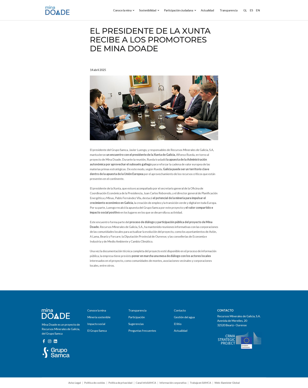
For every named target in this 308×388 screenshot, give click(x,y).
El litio (177, 324)
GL (245, 10)
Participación (136, 317)
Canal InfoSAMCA (146, 382)
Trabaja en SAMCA (200, 382)
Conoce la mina (122, 10)
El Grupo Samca (97, 330)
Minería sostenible (99, 317)
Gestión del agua (184, 317)
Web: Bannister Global (227, 382)
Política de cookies (94, 382)
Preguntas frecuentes (142, 330)
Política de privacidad (120, 382)
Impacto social (96, 324)
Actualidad (207, 10)
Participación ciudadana (178, 10)
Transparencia (229, 10)
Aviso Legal (74, 382)
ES (251, 10)
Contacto (180, 310)
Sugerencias (136, 324)
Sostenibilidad (147, 10)
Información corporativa (172, 382)
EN (258, 10)
